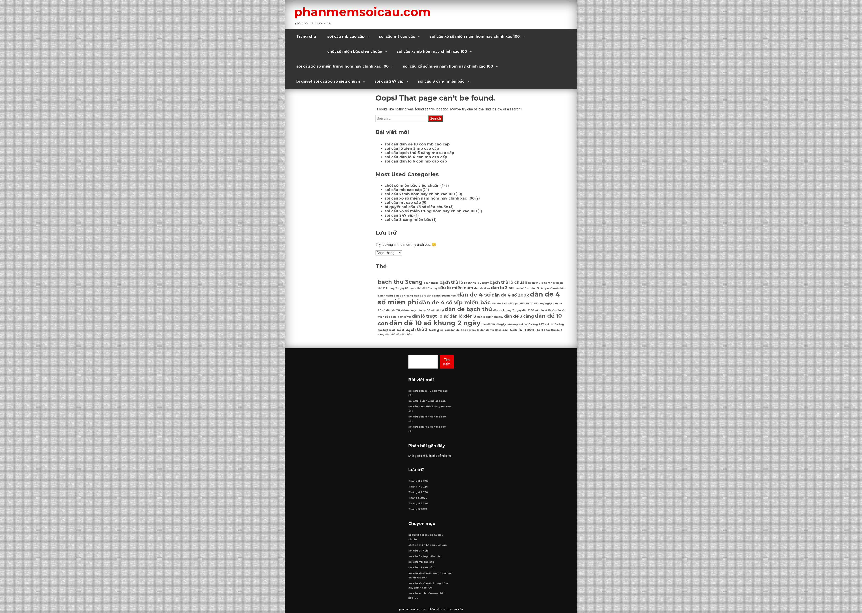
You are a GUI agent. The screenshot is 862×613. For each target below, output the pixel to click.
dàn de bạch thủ (468, 309)
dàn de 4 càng (403, 295)
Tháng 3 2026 (418, 509)
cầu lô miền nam (455, 287)
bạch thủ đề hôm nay (423, 288)
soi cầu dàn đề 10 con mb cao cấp (417, 144)
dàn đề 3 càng (519, 316)
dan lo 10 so (522, 288)
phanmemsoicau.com (362, 12)
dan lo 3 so (502, 287)
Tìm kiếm (446, 362)
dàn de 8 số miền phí (505, 303)
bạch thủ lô (451, 282)
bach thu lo (431, 282)
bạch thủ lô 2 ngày (476, 282)
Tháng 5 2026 (417, 498)
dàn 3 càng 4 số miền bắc (548, 288)
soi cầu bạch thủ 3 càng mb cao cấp (419, 153)
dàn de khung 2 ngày (507, 310)
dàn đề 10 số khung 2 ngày (435, 323)
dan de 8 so (482, 288)
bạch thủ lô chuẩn (508, 282)
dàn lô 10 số (530, 310)
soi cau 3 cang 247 (531, 324)
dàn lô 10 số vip (401, 316)
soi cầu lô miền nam (523, 329)
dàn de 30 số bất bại (430, 310)
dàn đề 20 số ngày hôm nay (500, 324)
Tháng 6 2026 (418, 492)
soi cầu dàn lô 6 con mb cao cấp (416, 161)
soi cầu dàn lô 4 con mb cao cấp (416, 157)
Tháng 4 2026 (418, 503)
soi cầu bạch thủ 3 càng (414, 329)
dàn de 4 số (474, 294)
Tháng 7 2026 (418, 486)
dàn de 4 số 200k (510, 295)
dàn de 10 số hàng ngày (536, 303)
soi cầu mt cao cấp (397, 36)
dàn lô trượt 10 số (430, 316)
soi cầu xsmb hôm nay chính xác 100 (432, 51)
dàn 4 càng (385, 295)
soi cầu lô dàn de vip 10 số (484, 330)
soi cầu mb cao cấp (346, 36)
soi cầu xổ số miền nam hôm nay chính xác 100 (475, 36)
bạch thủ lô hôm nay (541, 282)
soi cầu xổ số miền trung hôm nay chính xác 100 (342, 66)
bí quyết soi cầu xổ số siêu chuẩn (328, 81)
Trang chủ (306, 36)
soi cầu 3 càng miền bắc (441, 81)
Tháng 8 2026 (418, 481)
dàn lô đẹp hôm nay (490, 316)
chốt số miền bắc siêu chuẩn (354, 51)
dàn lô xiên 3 (462, 316)
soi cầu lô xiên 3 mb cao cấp (412, 148)
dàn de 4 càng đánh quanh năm (435, 295)
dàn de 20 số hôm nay (401, 310)
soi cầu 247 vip (388, 81)
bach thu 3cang (400, 282)
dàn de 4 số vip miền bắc (454, 302)
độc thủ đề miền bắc (398, 334)
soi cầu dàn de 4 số (453, 330)
